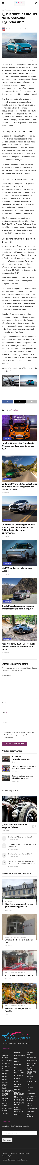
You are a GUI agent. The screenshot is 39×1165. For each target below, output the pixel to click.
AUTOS (4, 1073)
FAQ (15, 1067)
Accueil (4, 10)
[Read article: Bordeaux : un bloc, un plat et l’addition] (19, 996)
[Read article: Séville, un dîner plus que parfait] (19, 963)
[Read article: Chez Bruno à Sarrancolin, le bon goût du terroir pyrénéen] (19, 892)
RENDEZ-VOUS (30, 1078)
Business (4, 1082)
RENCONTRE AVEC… (31, 1073)
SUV (28, 1091)
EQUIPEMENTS (19, 1055)
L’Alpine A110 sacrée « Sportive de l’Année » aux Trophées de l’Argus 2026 (18, 446)
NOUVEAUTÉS (19, 1100)
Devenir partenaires (24, 1153)
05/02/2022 (16, 771)
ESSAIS (16, 1061)
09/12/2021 (9, 1014)
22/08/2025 (9, 910)
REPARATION (31, 1082)
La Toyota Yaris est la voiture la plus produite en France (24, 767)
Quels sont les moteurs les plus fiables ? (14, 826)
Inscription (7, 1140)
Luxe (16, 1081)
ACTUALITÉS (11, 10)
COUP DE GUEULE (5, 1095)
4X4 (3, 1053)
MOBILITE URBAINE (17, 1085)
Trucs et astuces (29, 1104)
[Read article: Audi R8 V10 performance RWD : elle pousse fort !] (6, 759)
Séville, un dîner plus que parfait (19, 975)
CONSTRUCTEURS (8, 1091)
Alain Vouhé (12, 29)
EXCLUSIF (17, 1064)
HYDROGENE (19, 1075)
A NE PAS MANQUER (5, 1056)
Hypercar (17, 1078)
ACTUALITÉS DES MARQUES (6, 1068)
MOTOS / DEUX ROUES (19, 1093)
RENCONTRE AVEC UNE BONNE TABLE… (31, 1066)
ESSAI (16, 1058)
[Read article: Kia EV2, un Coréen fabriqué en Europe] (19, 553)
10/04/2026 (6, 452)
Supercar (30, 1088)
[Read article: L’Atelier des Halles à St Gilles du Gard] (19, 927)
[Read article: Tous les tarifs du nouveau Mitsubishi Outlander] (6, 778)
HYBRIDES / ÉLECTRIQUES (19, 1071)
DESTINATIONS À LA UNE (7, 1109)
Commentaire (7, 675)
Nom (4, 703)
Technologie (31, 1094)
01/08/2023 (24, 29)
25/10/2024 (16, 781)
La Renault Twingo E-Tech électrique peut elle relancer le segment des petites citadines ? (19, 487)
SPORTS (30, 1085)
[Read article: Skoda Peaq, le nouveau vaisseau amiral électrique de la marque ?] (19, 591)
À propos (4, 1153)
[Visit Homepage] (19, 3)
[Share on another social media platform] (31, 401)
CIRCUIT (4, 1085)
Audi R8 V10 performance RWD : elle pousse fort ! (22, 758)
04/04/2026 (6, 612)
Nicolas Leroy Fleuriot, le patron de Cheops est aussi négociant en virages (22, 862)
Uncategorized (32, 1108)
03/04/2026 (6, 652)
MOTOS (17, 1089)
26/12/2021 (16, 762)
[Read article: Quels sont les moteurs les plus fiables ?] (19, 809)
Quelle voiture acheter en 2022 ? (20, 854)
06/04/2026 (6, 574)
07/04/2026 (6, 536)
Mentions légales (7, 1156)
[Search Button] (36, 3)
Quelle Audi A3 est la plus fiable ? (20, 837)
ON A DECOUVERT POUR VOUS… (19, 1109)
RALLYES (17, 1114)
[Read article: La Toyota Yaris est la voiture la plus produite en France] (6, 768)
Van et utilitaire (30, 1115)
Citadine (4, 1088)
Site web (4, 722)
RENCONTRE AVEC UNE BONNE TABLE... (15, 937)
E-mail (4, 713)
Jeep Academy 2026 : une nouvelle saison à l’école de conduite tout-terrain (18, 647)
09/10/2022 (9, 945)
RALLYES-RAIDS (30, 1053)
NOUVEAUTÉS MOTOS (19, 1104)
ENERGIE (5, 1113)
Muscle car (18, 1097)
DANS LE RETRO (5, 1104)
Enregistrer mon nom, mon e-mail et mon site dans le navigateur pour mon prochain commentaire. (19, 734)
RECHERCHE (31, 1057)
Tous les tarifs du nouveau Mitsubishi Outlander (22, 777)
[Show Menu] (3, 3)
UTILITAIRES (31, 1111)
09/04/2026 (6, 492)
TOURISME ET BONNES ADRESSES (32, 1098)
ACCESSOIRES (7, 1060)
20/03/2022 (9, 979)
